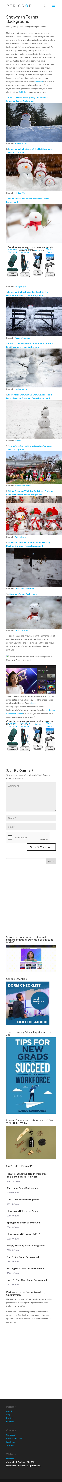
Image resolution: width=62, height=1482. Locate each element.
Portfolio (10, 1418)
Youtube (10, 1445)
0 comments (42, 26)
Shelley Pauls (21, 143)
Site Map (10, 1458)
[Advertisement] (31, 900)
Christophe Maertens (24, 588)
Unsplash (38, 81)
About (9, 1411)
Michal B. (19, 440)
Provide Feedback (14, 1438)
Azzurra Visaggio (22, 338)
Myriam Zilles (21, 193)
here (33, 703)
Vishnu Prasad (21, 630)
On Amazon (12, 275)
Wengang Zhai (21, 286)
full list (22, 92)
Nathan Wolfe (21, 389)
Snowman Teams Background (23, 594)
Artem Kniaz (20, 537)
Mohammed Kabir (23, 485)
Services (10, 1421)
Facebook (10, 1442)
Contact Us (11, 1435)
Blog (8, 1414)
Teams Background (27, 26)
